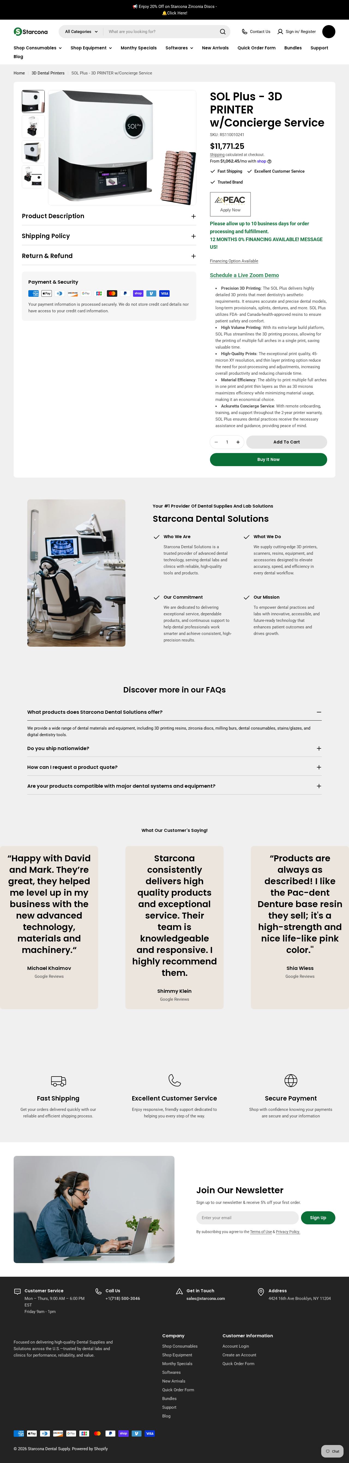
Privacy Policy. (288, 1232)
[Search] (222, 31)
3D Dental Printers (48, 73)
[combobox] (144, 31)
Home (19, 73)
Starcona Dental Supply (49, 1448)
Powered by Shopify (90, 1448)
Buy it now (268, 459)
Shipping (217, 154)
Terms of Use (261, 1232)
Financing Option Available (234, 261)
